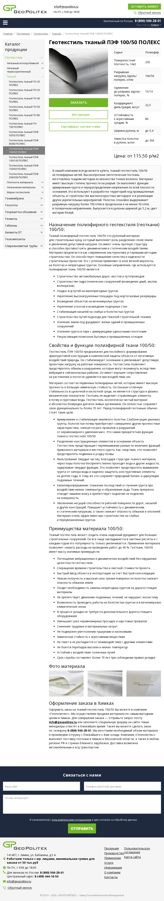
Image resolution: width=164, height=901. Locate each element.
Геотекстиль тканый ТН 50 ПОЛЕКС (24, 108)
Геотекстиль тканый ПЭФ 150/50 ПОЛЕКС (24, 167)
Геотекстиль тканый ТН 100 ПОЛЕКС (22, 125)
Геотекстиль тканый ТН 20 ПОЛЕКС (24, 83)
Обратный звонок (20, 887)
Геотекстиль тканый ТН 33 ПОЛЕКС (24, 91)
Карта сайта (132, 857)
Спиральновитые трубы (21, 246)
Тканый (11, 76)
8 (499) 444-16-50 (46, 876)
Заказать (78, 102)
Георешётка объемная (20, 212)
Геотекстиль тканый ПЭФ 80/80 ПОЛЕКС (24, 142)
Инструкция (80, 114)
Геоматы (11, 219)
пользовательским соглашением (71, 819)
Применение (112, 858)
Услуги (108, 863)
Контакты (111, 877)
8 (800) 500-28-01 (148, 21)
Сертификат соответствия (80, 126)
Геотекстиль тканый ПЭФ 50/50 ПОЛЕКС (24, 133)
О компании (112, 872)
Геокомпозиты (15, 239)
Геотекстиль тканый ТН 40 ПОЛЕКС (24, 100)
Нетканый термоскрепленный (19, 70)
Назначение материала (21, 187)
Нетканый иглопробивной (23, 63)
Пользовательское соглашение (137, 850)
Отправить (82, 828)
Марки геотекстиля (18, 192)
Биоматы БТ (13, 232)
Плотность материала (20, 182)
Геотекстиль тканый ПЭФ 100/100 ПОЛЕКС (24, 158)
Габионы (11, 225)
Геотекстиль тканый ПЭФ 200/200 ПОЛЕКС (24, 175)
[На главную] (25, 9)
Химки (155, 25)
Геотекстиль (13, 57)
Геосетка (11, 205)
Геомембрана (14, 198)
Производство (114, 853)
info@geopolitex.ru (66, 6)
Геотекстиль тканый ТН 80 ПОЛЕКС (24, 116)
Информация (113, 867)
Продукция (111, 848)
